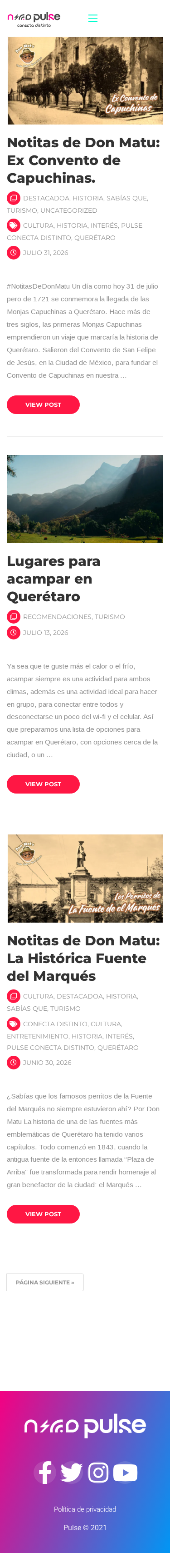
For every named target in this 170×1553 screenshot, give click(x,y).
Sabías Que (127, 198)
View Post (43, 404)
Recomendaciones (57, 617)
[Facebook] (45, 1472)
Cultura (38, 996)
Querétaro (95, 238)
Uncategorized (68, 210)
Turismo (22, 210)
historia (72, 225)
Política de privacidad (85, 1509)
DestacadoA (46, 198)
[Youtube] (125, 1472)
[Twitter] (71, 1472)
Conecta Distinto (55, 1024)
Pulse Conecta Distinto (50, 1048)
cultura (38, 225)
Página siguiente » (45, 1282)
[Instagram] (98, 1472)
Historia (88, 198)
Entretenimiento (37, 1036)
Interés (104, 225)
